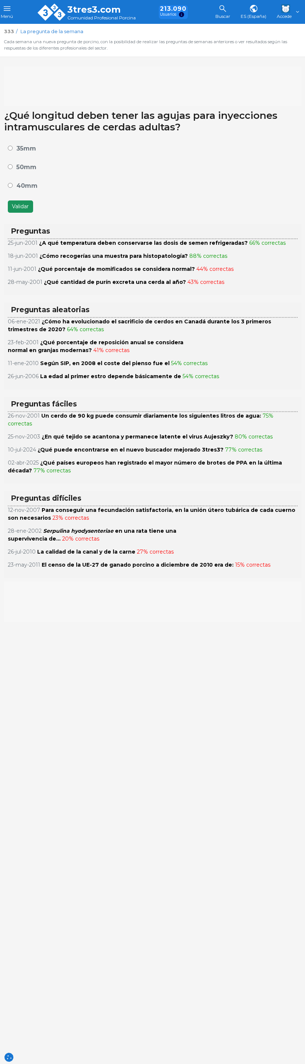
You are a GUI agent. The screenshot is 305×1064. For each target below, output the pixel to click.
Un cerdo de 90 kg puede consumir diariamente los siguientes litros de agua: (151, 415)
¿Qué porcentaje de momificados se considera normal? (116, 269)
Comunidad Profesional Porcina (101, 18)
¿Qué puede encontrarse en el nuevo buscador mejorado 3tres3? (131, 449)
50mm (26, 167)
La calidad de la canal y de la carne (86, 551)
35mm (26, 148)
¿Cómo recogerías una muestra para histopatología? (113, 256)
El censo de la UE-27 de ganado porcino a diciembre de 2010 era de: (138, 564)
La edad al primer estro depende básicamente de (110, 376)
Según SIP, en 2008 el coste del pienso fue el (105, 363)
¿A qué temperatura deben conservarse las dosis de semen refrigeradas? (143, 243)
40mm (27, 185)
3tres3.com (94, 9)
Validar (20, 206)
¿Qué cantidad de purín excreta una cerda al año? (115, 282)
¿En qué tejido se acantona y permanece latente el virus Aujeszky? (137, 436)
